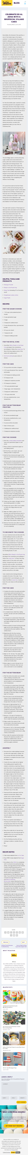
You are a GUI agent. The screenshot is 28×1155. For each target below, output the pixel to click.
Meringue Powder (8, 284)
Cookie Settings (6, 1152)
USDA (14, 862)
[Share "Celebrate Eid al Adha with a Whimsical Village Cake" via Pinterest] (16, 932)
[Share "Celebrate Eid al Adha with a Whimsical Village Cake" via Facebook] (5, 932)
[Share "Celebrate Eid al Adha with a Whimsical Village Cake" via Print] (16, 935)
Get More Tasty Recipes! (14, 1126)
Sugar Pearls (7, 297)
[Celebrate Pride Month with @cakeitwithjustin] (14, 997)
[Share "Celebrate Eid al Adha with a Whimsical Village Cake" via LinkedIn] (19, 932)
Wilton (13, 24)
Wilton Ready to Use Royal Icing (16, 554)
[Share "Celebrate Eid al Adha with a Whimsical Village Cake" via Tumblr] (14, 932)
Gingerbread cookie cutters (11, 295)
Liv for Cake (21, 855)
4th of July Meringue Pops (10, 1067)
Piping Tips (6, 290)
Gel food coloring (8, 356)
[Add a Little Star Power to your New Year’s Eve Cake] (14, 1038)
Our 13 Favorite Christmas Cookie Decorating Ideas (11, 1027)
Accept (13, 1152)
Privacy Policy (15, 1149)
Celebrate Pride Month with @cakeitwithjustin (10, 1006)
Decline (18, 1152)
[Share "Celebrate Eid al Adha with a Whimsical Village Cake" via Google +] (11, 932)
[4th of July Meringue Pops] (14, 1059)
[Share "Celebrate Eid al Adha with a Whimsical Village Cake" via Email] (14, 935)
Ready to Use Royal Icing (10, 287)
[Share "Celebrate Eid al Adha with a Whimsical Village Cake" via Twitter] (8, 932)
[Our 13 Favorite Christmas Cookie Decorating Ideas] (14, 1018)
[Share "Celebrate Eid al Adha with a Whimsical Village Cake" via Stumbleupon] (11, 935)
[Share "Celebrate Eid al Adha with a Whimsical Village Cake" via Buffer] (22, 932)
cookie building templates (15, 440)
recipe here (20, 349)
